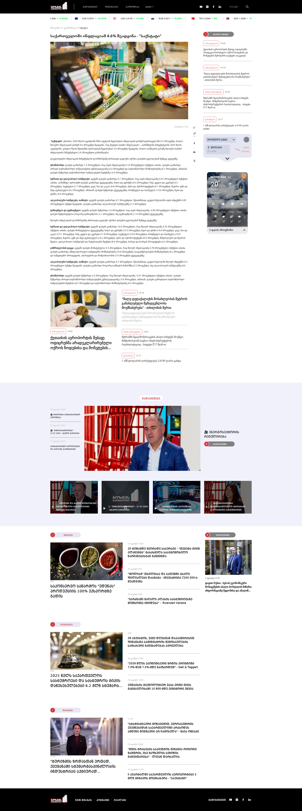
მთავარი (55, 27)
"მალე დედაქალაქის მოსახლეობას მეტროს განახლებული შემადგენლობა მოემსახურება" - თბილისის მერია (154, 303)
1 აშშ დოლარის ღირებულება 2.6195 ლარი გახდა (151, 360)
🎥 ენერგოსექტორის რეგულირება (221, 434)
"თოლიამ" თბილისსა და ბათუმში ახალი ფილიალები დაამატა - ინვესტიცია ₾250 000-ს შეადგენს (163, 578)
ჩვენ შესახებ (83, 800)
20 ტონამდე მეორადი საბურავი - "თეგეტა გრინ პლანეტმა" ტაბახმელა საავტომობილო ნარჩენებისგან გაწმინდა (164, 552)
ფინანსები (111, 6)
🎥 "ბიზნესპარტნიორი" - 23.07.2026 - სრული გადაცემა (64, 432)
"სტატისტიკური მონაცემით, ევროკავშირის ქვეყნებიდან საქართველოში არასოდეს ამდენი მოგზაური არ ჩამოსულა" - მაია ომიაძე (163, 728)
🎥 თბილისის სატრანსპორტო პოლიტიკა (65, 416)
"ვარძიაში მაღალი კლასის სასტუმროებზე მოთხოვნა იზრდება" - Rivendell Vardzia (160, 601)
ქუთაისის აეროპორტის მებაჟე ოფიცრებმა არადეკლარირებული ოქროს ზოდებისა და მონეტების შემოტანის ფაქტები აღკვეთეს (81, 342)
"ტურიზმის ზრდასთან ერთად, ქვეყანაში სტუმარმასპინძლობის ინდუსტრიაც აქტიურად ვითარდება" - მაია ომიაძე (83, 767)
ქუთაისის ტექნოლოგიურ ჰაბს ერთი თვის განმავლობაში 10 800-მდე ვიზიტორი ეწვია (160, 687)
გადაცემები (90, 6)
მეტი (148, 6)
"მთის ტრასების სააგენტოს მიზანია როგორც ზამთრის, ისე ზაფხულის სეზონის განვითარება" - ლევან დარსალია (162, 753)
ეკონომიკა (132, 6)
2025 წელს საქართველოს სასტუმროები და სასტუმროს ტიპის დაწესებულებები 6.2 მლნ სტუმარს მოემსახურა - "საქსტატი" (85, 681)
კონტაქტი (102, 800)
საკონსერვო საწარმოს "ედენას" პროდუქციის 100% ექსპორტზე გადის (82, 591)
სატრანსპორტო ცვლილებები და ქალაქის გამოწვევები (65, 448)
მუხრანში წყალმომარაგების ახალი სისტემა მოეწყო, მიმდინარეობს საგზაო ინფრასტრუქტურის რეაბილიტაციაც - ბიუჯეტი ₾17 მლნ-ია (153, 340)
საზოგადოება (58, 331)
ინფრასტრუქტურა (132, 331)
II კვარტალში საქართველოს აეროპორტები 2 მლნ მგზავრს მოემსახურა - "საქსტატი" (162, 776)
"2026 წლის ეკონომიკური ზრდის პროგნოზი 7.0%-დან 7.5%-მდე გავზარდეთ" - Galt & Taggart (163, 665)
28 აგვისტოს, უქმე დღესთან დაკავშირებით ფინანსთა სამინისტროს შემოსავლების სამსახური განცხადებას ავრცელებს (161, 642)
